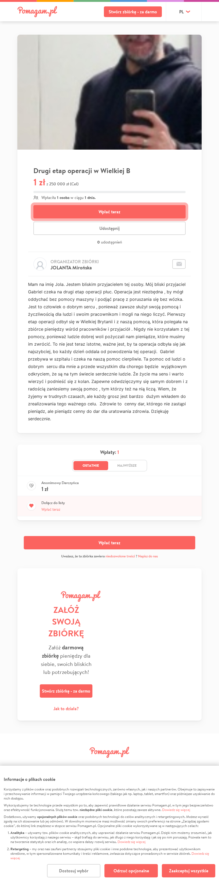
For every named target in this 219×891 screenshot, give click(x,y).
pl (181, 12)
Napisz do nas (148, 556)
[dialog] (109, 828)
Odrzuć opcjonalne (131, 871)
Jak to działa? (66, 709)
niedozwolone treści (120, 556)
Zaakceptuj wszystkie (188, 871)
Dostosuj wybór (73, 871)
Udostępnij (109, 228)
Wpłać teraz (109, 212)
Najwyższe (127, 465)
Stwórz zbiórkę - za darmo (133, 12)
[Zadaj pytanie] (179, 264)
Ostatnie (91, 465)
